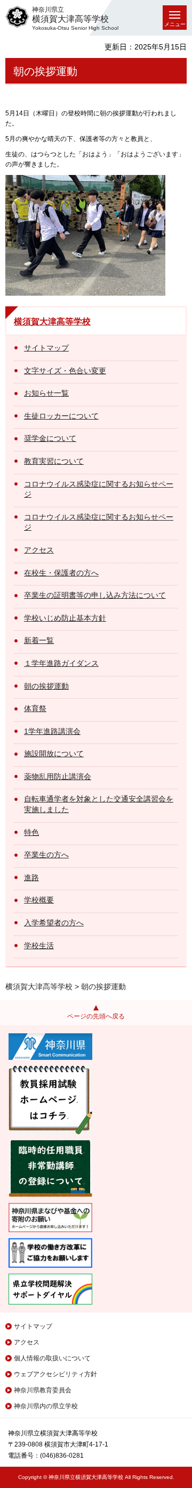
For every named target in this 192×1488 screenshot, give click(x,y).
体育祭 (35, 708)
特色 (31, 832)
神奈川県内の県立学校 (46, 1406)
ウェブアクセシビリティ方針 (55, 1374)
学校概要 (39, 900)
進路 (31, 877)
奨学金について (50, 438)
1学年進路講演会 (52, 731)
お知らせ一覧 (46, 393)
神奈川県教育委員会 (42, 1390)
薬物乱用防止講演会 (57, 776)
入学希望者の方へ (54, 922)
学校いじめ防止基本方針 (65, 618)
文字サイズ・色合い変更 (65, 370)
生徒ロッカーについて (61, 416)
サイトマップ (46, 348)
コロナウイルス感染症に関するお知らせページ (98, 489)
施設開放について (54, 753)
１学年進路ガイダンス (61, 663)
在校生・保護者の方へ (61, 573)
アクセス (39, 550)
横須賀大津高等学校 (52, 321)
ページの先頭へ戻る (96, 1016)
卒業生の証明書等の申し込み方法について (95, 595)
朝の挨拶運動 (46, 686)
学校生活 (39, 945)
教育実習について (54, 461)
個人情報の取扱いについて (52, 1358)
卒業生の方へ (46, 854)
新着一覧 (39, 640)
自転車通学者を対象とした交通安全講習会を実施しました (98, 804)
